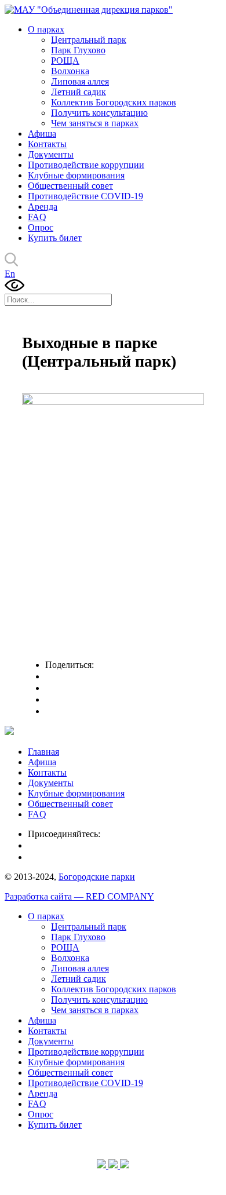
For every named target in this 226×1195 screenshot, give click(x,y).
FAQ (37, 217)
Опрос (40, 227)
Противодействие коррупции (86, 165)
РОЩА (65, 60)
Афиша (42, 133)
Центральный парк (88, 40)
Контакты (47, 144)
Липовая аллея (80, 81)
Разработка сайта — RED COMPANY (79, 896)
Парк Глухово (78, 50)
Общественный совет (70, 186)
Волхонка (70, 71)
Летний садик (78, 92)
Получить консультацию (99, 113)
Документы (51, 154)
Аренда (42, 206)
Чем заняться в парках (94, 123)
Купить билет (55, 238)
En (10, 274)
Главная (43, 752)
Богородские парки (97, 877)
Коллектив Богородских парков (113, 102)
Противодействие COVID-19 (85, 196)
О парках (46, 29)
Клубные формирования (76, 175)
